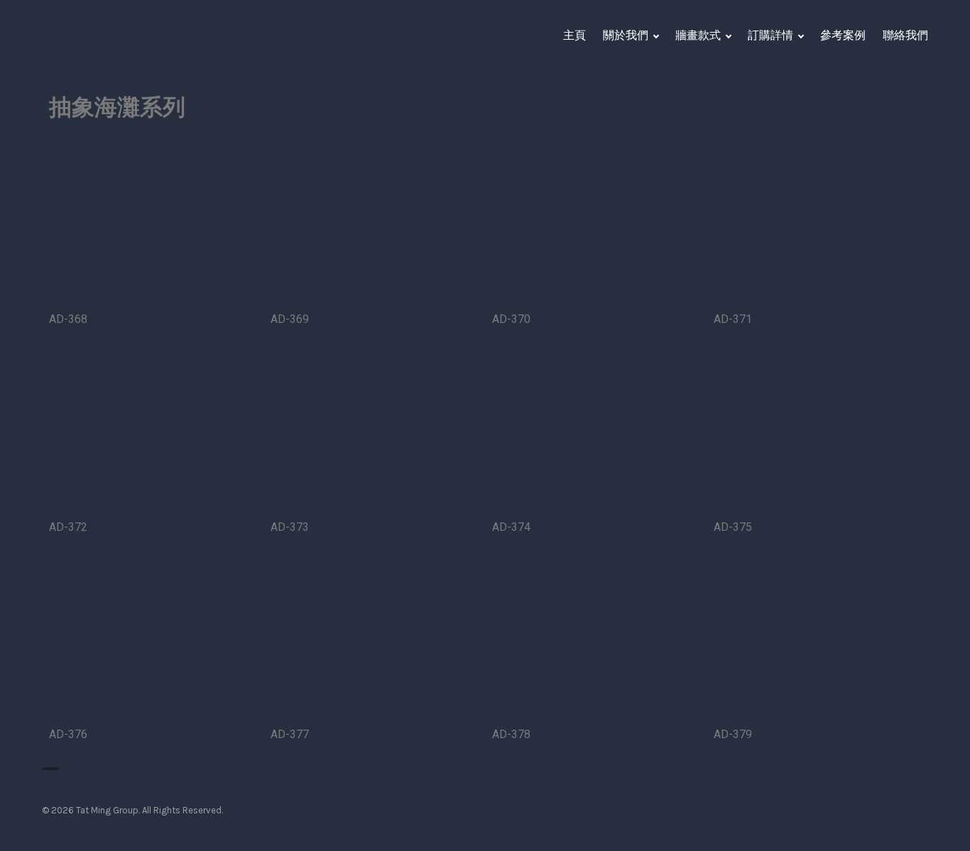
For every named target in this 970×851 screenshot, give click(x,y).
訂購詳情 (770, 35)
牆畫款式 (698, 35)
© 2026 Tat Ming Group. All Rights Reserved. (132, 810)
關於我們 (625, 35)
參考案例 (843, 35)
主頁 (574, 35)
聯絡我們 (905, 35)
